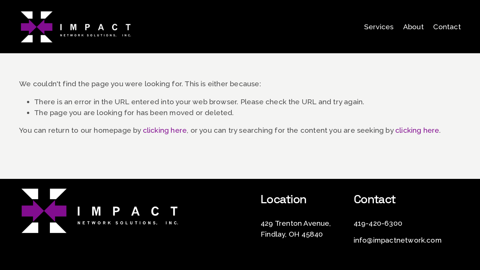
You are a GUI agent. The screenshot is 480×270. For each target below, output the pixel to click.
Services (379, 26)
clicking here (165, 130)
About (413, 26)
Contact (446, 26)
